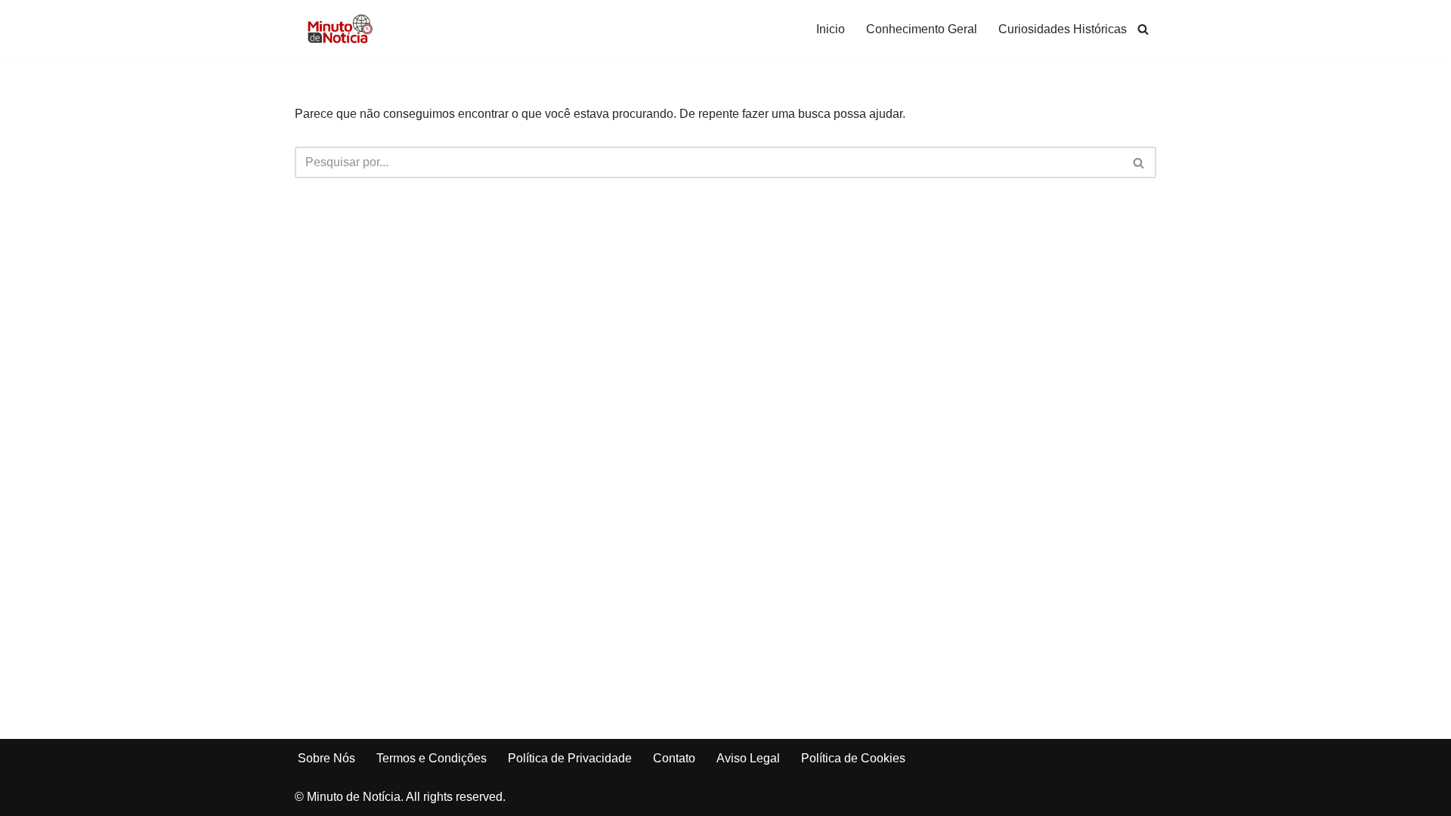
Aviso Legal (748, 758)
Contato (674, 758)
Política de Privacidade (570, 758)
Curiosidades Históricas (1062, 29)
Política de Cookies (853, 758)
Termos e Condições (431, 758)
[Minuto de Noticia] (340, 29)
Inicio (830, 29)
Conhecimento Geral (921, 29)
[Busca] (1143, 29)
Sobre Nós (326, 758)
